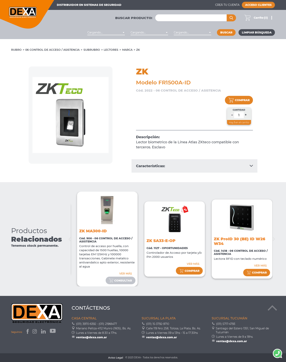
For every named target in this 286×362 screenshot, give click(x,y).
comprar (242, 100)
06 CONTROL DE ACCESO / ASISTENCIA (52, 49)
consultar (123, 280)
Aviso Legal (115, 357)
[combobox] (106, 32)
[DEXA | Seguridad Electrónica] (27, 14)
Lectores (111, 49)
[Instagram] (35, 332)
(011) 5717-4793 (225, 324)
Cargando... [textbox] (95, 32)
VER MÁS (125, 273)
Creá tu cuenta (227, 4)
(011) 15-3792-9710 (157, 324)
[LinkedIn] (43, 332)
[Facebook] (27, 332)
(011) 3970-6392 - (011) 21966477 (96, 324)
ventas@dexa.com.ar (91, 337)
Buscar (226, 32)
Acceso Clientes (258, 4)
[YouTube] (53, 332)
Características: (150, 166)
